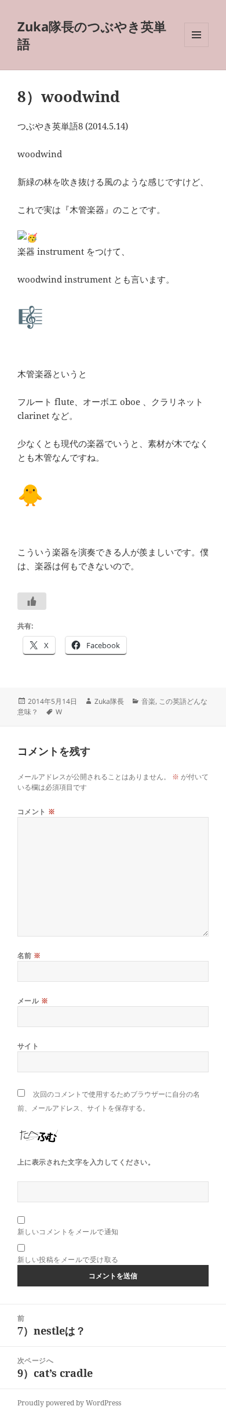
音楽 (148, 701)
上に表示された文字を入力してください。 (86, 1162)
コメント (36, 811)
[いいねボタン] (31, 601)
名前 (29, 955)
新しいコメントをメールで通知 (68, 1232)
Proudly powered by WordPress (69, 1403)
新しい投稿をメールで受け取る (68, 1259)
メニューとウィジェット (196, 46)
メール (32, 1001)
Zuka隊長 (109, 701)
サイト (28, 1046)
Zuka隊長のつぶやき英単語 (91, 34)
